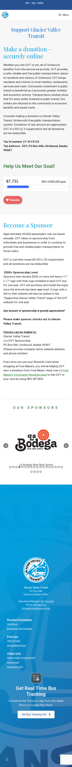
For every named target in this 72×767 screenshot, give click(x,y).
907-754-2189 (47, 601)
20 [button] (34, 472)
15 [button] (53, 467)
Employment (13, 662)
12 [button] (44, 467)
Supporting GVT (15, 667)
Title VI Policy (13, 640)
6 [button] (25, 467)
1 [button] (10, 467)
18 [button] (62, 467)
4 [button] (19, 467)
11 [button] (41, 467)
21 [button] (38, 472)
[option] (36, 444)
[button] (5, 445)
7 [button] (28, 467)
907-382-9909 (39, 605)
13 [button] (47, 467)
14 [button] (50, 467)
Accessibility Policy (16, 645)
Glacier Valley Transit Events (21, 657)
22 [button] (41, 472)
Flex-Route (12, 624)
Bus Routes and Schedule (19, 628)
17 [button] (59, 467)
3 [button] (16, 467)
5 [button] (22, 467)
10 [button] (38, 467)
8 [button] (31, 467)
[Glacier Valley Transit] (5, 15)
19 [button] (31, 472)
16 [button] (56, 467)
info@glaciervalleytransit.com (36, 608)
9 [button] (34, 467)
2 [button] (13, 467)
